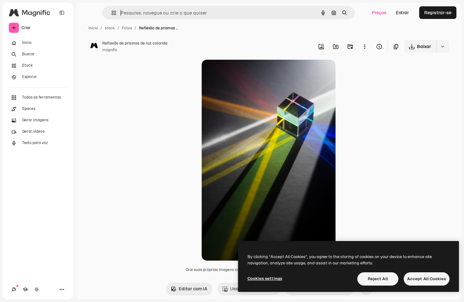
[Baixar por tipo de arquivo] (442, 46)
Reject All (378, 278)
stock (110, 28)
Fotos (127, 28)
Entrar (402, 12)
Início (93, 28)
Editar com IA (193, 289)
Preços (379, 12)
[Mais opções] (364, 46)
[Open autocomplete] (111, 12)
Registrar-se (437, 12)
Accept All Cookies (426, 278)
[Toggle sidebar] (62, 13)
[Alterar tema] (37, 289)
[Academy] (25, 289)
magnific (109, 49)
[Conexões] (14, 289)
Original (242, 72)
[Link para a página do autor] (94, 46)
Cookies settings (264, 278)
